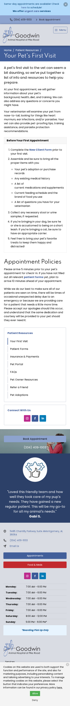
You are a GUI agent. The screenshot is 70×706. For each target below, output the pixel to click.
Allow (35, 693)
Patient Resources (27, 50)
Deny (35, 700)
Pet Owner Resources (24, 379)
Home (8, 50)
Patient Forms (19, 349)
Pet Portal (16, 364)
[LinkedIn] (43, 418)
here (24, 7)
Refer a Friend (19, 387)
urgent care (32, 11)
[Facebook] (35, 418)
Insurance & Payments (24, 356)
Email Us (14, 546)
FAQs (13, 372)
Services (10, 661)
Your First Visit (19, 341)
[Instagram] (27, 418)
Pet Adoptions (19, 395)
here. (60, 687)
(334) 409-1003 (35, 447)
